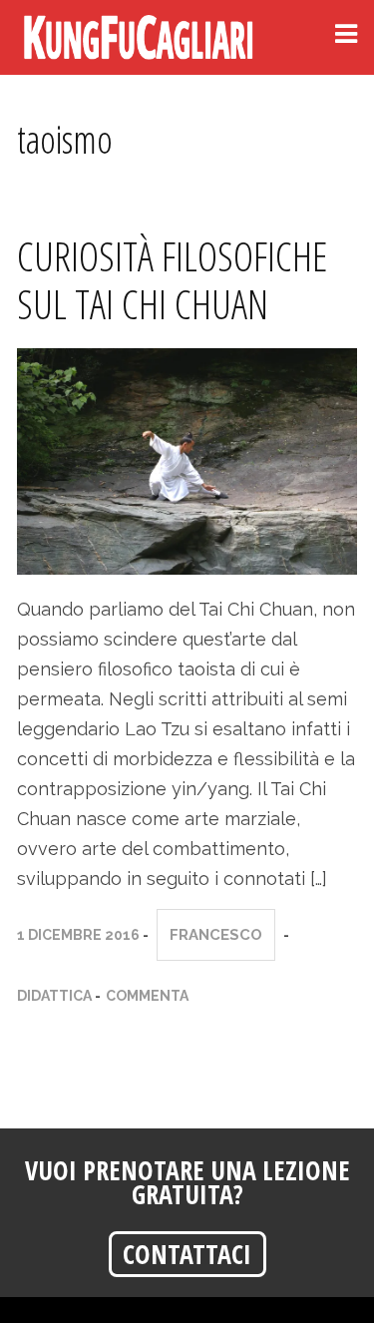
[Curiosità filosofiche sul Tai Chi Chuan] (187, 459)
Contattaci (187, 1254)
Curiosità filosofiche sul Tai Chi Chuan (172, 279)
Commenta (147, 996)
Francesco (216, 935)
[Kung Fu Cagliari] (141, 37)
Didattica (54, 996)
